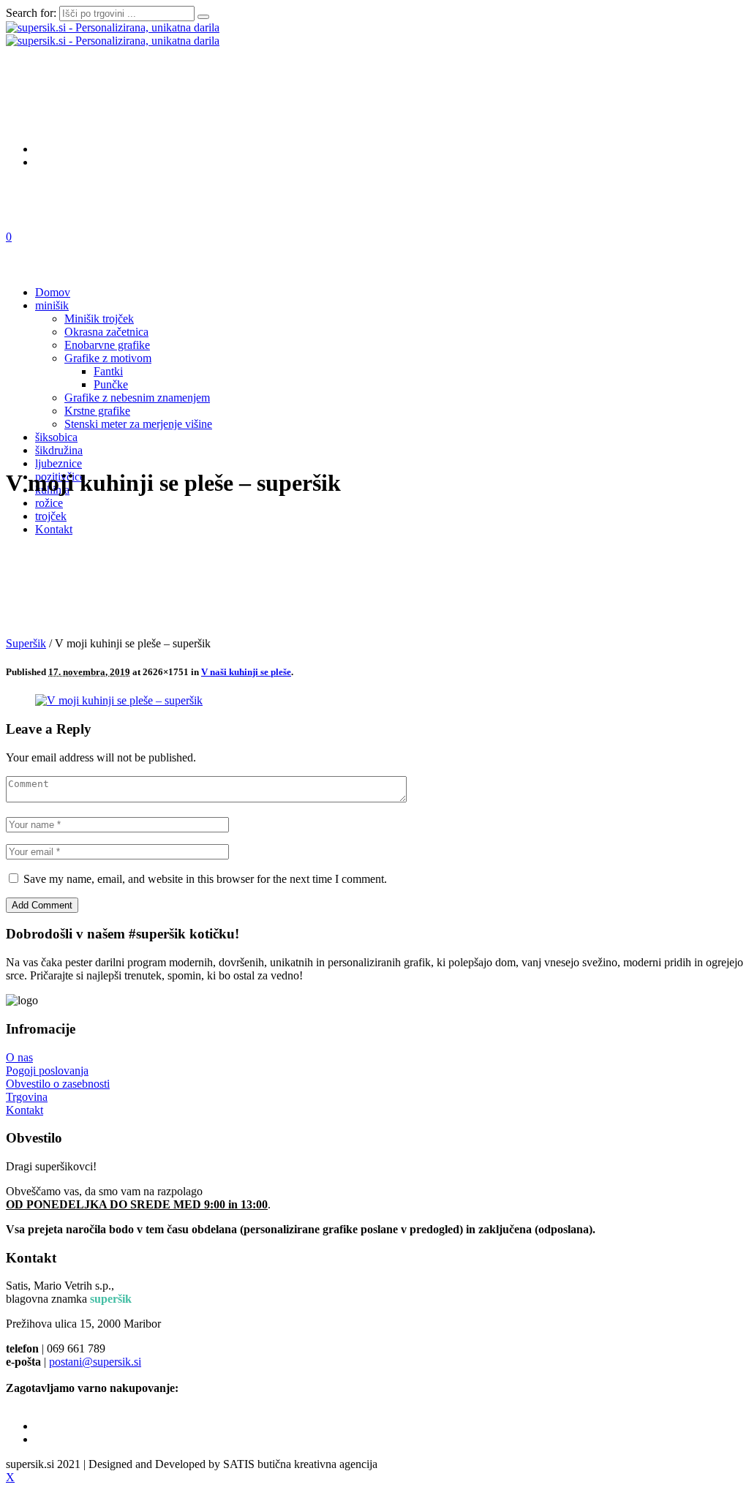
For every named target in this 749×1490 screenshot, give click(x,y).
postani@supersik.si (95, 1361)
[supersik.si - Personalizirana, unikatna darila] (112, 34)
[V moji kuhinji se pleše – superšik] (119, 700)
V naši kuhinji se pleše (246, 671)
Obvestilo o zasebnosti (58, 1083)
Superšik (26, 643)
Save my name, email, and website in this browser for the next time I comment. (205, 879)
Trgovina (27, 1097)
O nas (19, 1057)
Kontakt (24, 1110)
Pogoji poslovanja (47, 1070)
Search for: (31, 13)
